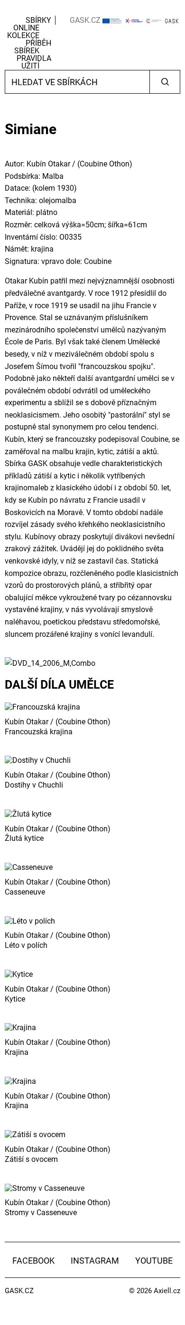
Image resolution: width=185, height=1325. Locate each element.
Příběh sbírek (32, 47)
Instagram (95, 1261)
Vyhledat (164, 82)
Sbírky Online (32, 24)
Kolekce (23, 35)
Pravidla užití (34, 62)
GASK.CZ (85, 20)
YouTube (154, 1261)
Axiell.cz (167, 1290)
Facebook (33, 1261)
